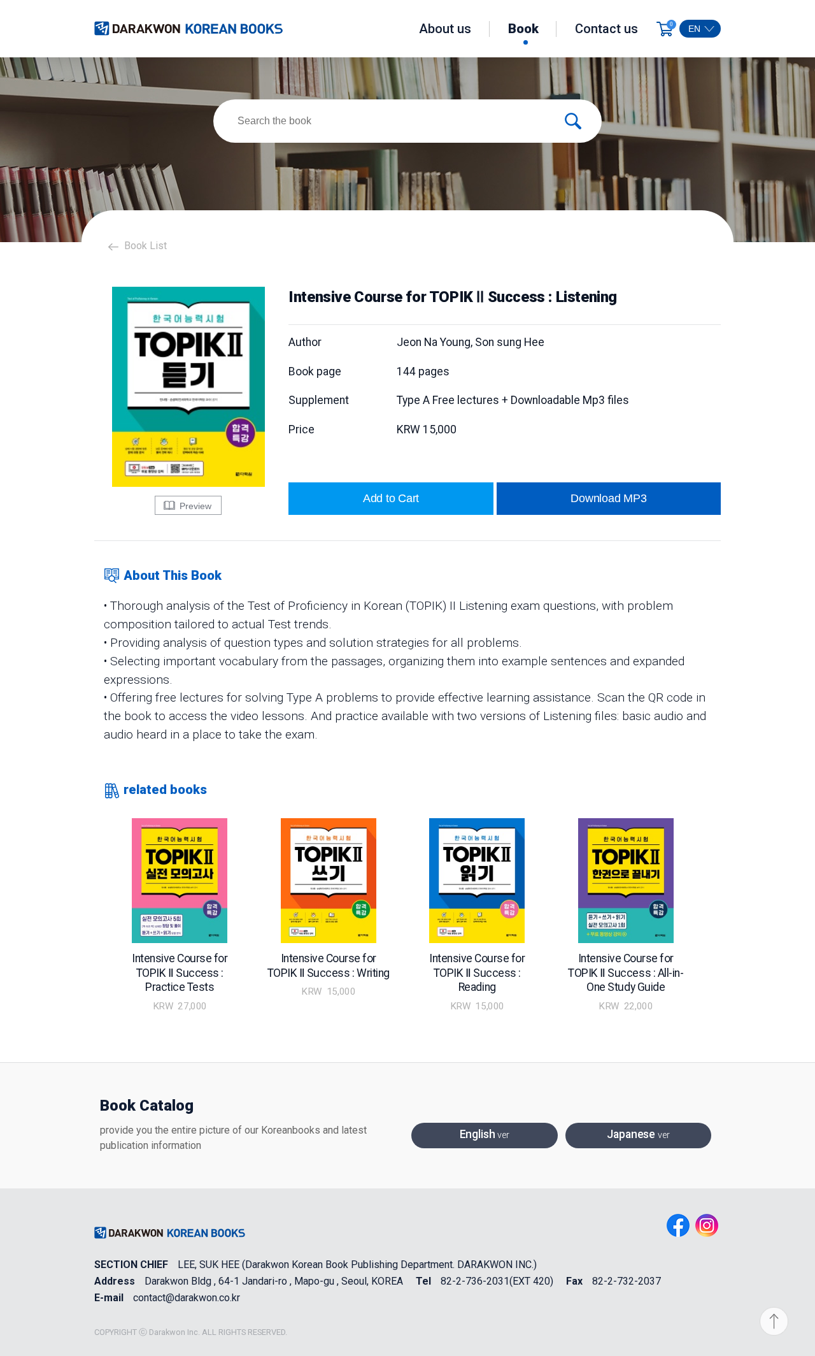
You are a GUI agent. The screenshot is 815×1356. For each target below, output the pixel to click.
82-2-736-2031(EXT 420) (497, 1281)
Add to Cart (391, 498)
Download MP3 (608, 498)
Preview (194, 506)
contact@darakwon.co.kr (186, 1298)
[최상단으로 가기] (778, 1322)
